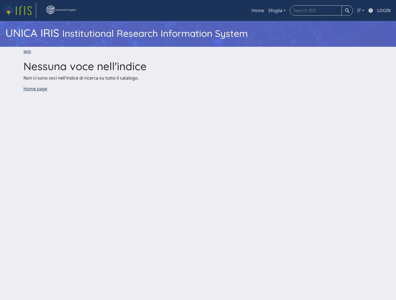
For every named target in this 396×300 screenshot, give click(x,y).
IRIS (27, 52)
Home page (35, 89)
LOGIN (384, 10)
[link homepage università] (60, 10)
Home (258, 10)
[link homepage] (19, 10)
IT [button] (359, 10)
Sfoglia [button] (275, 10)
